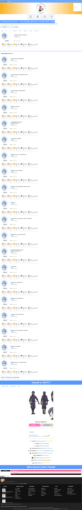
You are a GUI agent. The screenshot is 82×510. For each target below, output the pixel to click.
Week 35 (4, 493)
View (14, 474)
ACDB (4, 1)
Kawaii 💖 (34, 425)
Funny (9, 45)
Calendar (17, 496)
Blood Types (43, 493)
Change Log (15, 506)
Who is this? (15, 472)
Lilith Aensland (8, 497)
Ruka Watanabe (8, 502)
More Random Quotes (10, 377)
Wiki (7, 506)
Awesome (24, 45)
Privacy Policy (21, 506)
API (4, 506)
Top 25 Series (57, 493)
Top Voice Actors (57, 489)
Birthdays (31, 17)
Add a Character (70, 489)
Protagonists (56, 491)
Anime (37, 17)
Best (2, 30)
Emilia (43, 436)
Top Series (17, 489)
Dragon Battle (46, 455)
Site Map (10, 506)
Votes (19, 386)
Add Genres (69, 492)
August (3, 488)
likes (34, 44)
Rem (12, 53)
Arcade (51, 17)
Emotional (16, 45)
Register (25, 483)
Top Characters (31, 489)
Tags (16, 492)
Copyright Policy (56, 508)
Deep (30, 45)
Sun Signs (43, 492)
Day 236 (4, 499)
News (16, 495)
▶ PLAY (6, 40)
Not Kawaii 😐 (47, 425)
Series (20, 30)
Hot (6, 30)
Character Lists (31, 493)
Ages (42, 491)
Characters (44, 17)
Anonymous (15, 470)
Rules (25, 506)
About (2, 506)
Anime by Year (18, 498)
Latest (31, 30)
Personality (43, 489)
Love (4, 45)
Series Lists (17, 493)
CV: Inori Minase (17, 37)
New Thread (48, 467)
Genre (55, 492)
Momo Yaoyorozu (9, 491)
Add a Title (69, 488)
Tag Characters (70, 491)
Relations (43, 488)
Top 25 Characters (58, 495)
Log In (8, 1)
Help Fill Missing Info (71, 493)
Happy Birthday (49, 448)
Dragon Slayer (41, 450)
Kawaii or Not (13, 386)
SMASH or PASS (5, 386)
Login (22, 483)
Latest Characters (32, 491)
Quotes (32, 432)
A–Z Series (17, 488)
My (9, 30)
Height (42, 495)
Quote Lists (36, 30)
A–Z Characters (31, 488)
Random (25, 30)
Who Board (33, 467)
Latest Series (18, 491)
